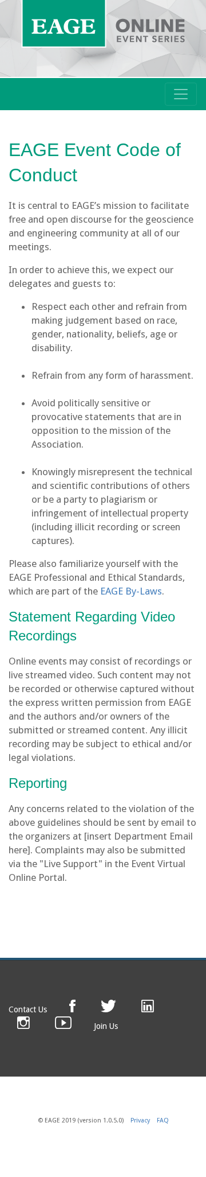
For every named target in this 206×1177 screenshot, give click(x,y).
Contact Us (28, 1009)
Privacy (140, 1120)
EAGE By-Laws (131, 591)
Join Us (106, 1026)
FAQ (163, 1120)
